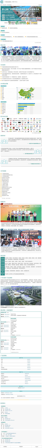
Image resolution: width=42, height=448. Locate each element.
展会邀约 (4, 4)
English (36, 446)
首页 (1, 4)
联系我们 (5, 446)
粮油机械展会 (9, 4)
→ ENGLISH (40, 4)
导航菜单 (21, 446)
